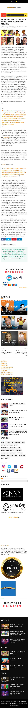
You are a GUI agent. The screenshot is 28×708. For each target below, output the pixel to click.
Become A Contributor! (7, 374)
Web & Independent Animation (7, 450)
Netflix (22, 26)
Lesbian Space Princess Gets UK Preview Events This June (17, 425)
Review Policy (4, 365)
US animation (19, 450)
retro (16, 455)
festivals (3, 445)
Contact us (3, 362)
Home (3, 15)
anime (3, 301)
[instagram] (12, 1)
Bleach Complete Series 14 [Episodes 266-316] (16, 418)
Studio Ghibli (13, 447)
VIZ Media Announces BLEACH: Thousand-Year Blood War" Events (14, 310)
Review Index (4, 363)
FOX (20, 26)
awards (16, 445)
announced (6, 137)
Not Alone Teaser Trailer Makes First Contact (17, 685)
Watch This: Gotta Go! (16, 658)
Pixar (19, 447)
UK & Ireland (17, 442)
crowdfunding (10, 455)
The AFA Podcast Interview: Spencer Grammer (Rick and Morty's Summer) (14, 341)
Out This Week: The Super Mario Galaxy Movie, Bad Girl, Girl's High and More (18, 633)
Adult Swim (4, 332)
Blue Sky (7, 458)
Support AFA (4, 370)
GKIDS (23, 442)
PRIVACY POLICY (15, 703)
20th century (4, 317)
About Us (3, 360)
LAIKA (2, 458)
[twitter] (16, 1)
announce (13, 77)
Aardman (3, 455)
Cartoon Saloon (4, 453)
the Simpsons (9, 27)
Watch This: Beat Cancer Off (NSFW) (17, 652)
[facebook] (14, 1)
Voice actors (17, 27)
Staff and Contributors (7, 372)
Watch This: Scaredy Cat (16, 665)
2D (7, 445)
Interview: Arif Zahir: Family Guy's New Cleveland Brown (12, 326)
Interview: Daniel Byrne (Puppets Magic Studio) (16, 625)
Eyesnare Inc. (8, 703)
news (26, 26)
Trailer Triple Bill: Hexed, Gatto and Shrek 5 (17, 692)
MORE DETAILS (23, 287)
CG (12, 442)
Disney (11, 445)
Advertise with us (5, 369)
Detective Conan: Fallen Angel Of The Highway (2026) (18, 411)
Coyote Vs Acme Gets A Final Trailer (17, 678)
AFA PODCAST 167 (5, 545)
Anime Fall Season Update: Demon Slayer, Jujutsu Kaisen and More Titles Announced (18, 432)
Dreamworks (13, 453)
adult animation (4, 447)
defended (11, 88)
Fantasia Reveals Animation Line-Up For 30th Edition (17, 640)
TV (13, 27)
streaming (3, 27)
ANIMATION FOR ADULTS (23, 701)
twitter (3, 164)
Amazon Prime (22, 455)
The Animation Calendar (7, 367)
